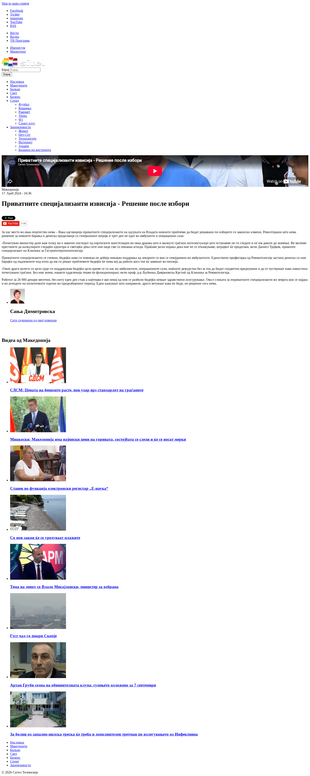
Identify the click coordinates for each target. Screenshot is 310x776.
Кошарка (25, 108)
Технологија (27, 138)
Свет (13, 93)
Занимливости (20, 127)
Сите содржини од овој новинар (33, 320)
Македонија (18, 85)
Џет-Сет (24, 134)
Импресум (17, 48)
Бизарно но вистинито (35, 150)
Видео (14, 37)
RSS (13, 26)
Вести (14, 33)
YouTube (16, 22)
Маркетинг (18, 51)
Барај (6, 69)
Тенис (23, 116)
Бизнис (15, 97)
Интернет (25, 142)
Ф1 (21, 119)
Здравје (24, 146)
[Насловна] (23, 65)
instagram (16, 18)
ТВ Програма (20, 40)
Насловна (17, 81)
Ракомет (24, 112)
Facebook (16, 10)
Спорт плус (27, 123)
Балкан (15, 89)
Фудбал (24, 104)
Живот (23, 131)
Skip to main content (15, 3)
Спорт (14, 100)
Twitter (15, 14)
